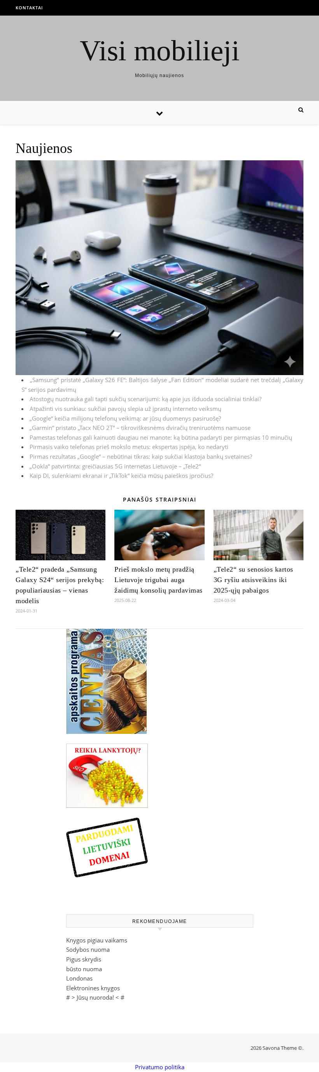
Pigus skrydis (83, 959)
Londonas (79, 978)
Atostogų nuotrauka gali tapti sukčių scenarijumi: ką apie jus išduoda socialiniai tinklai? (145, 399)
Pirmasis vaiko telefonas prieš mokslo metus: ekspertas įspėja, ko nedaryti (129, 447)
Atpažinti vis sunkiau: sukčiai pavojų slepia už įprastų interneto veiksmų (125, 408)
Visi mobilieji (160, 50)
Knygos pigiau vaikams (96, 940)
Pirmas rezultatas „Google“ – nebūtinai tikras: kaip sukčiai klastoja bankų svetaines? (141, 456)
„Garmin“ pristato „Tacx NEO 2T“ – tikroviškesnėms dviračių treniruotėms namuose (140, 428)
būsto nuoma (84, 969)
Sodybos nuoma (88, 949)
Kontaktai (29, 8)
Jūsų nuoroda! (95, 997)
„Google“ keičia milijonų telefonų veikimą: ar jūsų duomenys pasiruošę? (125, 418)
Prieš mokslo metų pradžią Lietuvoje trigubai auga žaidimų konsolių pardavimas (158, 579)
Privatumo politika (159, 1067)
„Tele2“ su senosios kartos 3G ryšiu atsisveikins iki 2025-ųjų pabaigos (253, 579)
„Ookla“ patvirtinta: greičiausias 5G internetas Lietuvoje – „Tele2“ (115, 466)
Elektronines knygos (93, 988)
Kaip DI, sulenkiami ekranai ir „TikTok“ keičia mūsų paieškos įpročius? (121, 475)
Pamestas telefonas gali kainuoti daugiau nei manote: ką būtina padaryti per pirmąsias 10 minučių (161, 437)
